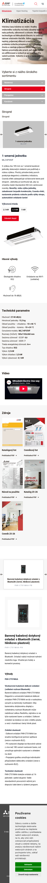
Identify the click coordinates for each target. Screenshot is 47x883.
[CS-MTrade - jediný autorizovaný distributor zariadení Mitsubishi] (13, 4)
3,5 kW (15, 210)
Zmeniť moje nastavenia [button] (28, 874)
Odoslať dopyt (10, 218)
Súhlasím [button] (28, 864)
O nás (6, 832)
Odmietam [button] (28, 869)
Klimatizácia (7, 11)
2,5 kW (6, 210)
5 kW (23, 210)
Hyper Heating (21, 11)
